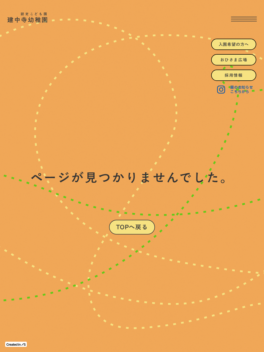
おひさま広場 (234, 60)
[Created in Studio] (16, 344)
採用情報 (234, 75)
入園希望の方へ (234, 44)
